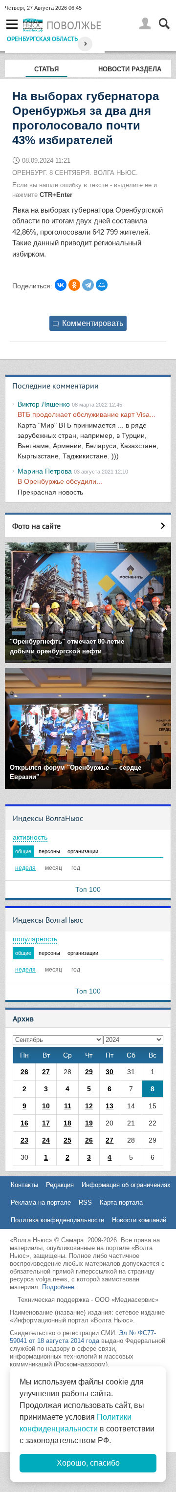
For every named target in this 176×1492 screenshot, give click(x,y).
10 (46, 1106)
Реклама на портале (41, 1202)
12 (89, 1106)
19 (89, 1123)
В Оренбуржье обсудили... (60, 481)
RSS (85, 1202)
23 (24, 1140)
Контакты (24, 1185)
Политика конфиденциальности (57, 1220)
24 (46, 1140)
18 (67, 1123)
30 (109, 1071)
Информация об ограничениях (126, 1185)
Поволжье (74, 25)
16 (24, 1123)
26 (24, 1071)
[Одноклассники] (74, 285)
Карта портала (121, 1202)
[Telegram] (88, 285)
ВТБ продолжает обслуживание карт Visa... (86, 414)
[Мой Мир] (102, 285)
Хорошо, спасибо (88, 1463)
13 (109, 1106)
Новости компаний (139, 1220)
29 (89, 1071)
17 (46, 1123)
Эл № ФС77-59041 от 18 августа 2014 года (83, 1336)
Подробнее (58, 1287)
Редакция (60, 1185)
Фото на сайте (36, 526)
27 (46, 1071)
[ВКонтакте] (60, 285)
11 (67, 1106)
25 (67, 1140)
